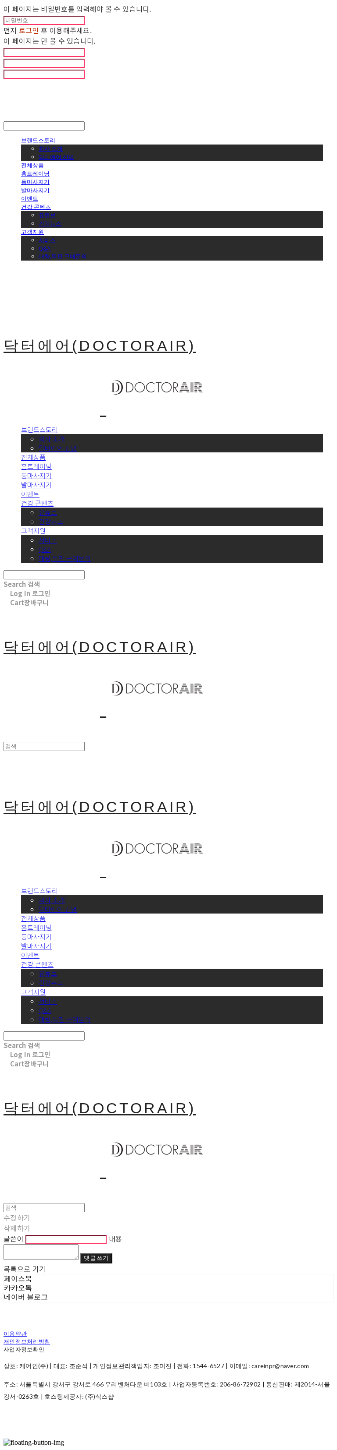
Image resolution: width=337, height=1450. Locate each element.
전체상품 (32, 165)
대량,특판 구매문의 (63, 256)
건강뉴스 (50, 223)
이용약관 (15, 1333)
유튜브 (47, 215)
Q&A (44, 248)
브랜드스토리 (38, 140)
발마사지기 (35, 190)
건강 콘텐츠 (36, 207)
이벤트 (29, 198)
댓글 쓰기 (96, 1257)
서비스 (47, 240)
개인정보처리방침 (27, 1341)
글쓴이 (14, 1238)
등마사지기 (35, 182)
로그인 (29, 30)
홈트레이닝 (35, 173)
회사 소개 (51, 148)
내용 (115, 1238)
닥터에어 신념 (56, 157)
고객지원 (32, 232)
